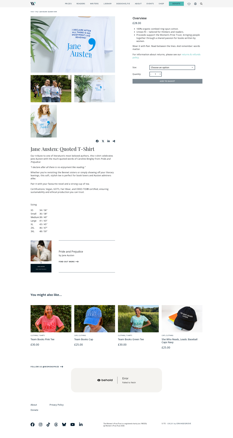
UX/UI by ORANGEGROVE (179, 423)
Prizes (68, 4)
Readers (81, 4)
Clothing (34, 335)
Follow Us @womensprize (45, 367)
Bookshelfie (123, 4)
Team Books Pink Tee (42, 339)
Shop (161, 4)
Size (134, 67)
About (138, 4)
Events (150, 4)
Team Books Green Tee (131, 339)
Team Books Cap (83, 339)
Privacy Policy (57, 404)
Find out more (67, 261)
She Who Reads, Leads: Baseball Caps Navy (179, 341)
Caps (76, 335)
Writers (94, 4)
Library (108, 4)
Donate (176, 4)
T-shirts (42, 335)
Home (32, 12)
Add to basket (167, 81)
